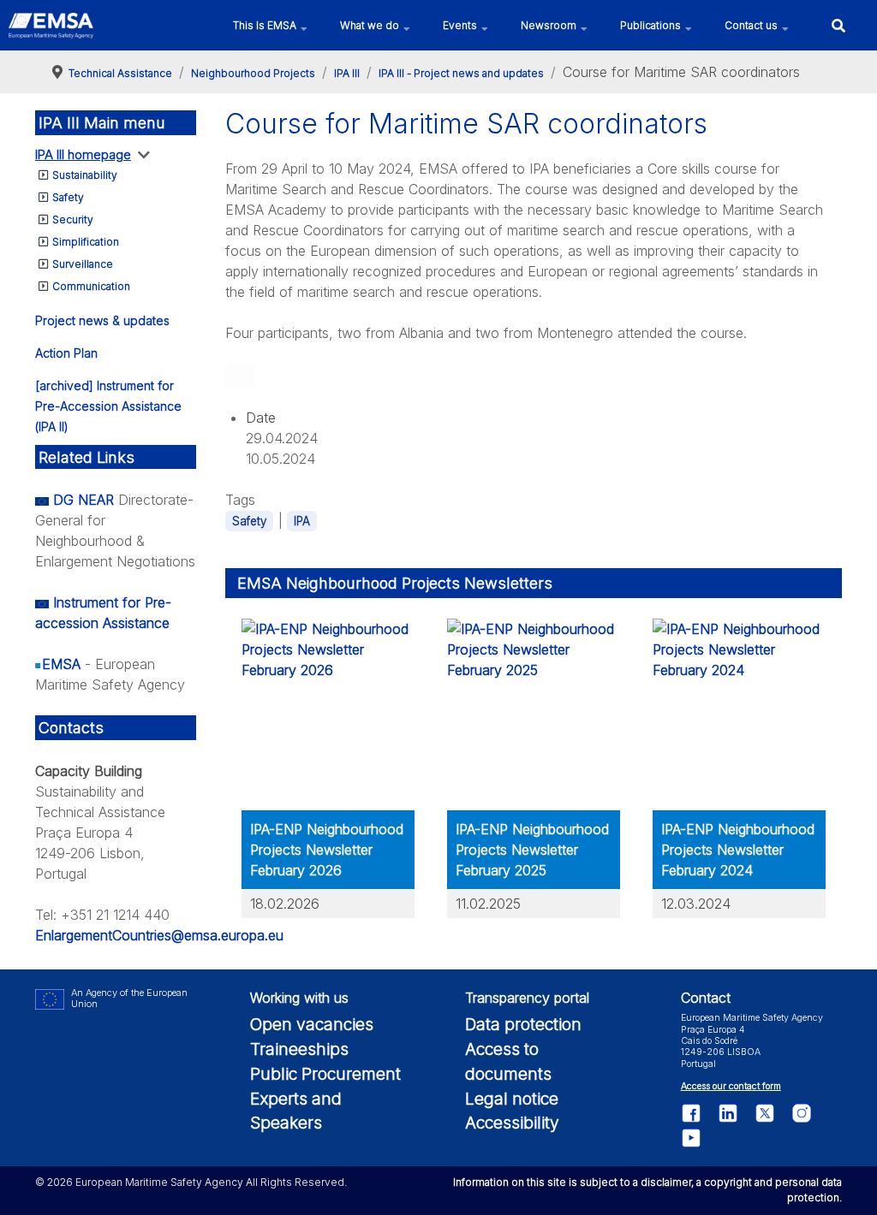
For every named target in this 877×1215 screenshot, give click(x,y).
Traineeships (299, 1049)
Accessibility (512, 1122)
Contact (706, 997)
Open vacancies (311, 1024)
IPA (302, 521)
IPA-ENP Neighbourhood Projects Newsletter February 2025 (532, 850)
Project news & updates (102, 320)
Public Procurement (325, 1074)
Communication (91, 286)
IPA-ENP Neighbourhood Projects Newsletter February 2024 (737, 850)
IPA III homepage (83, 154)
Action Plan (66, 353)
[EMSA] (51, 26)
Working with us (299, 997)
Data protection (523, 1024)
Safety (68, 197)
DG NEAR (83, 499)
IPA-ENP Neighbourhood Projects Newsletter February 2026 (326, 850)
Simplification (85, 241)
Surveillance (82, 264)
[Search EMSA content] (838, 25)
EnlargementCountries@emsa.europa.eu (159, 935)
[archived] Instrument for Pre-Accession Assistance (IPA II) (108, 406)
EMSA (61, 664)
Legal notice (511, 1098)
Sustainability (84, 175)
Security (72, 219)
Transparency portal (527, 997)
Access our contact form (731, 1086)
